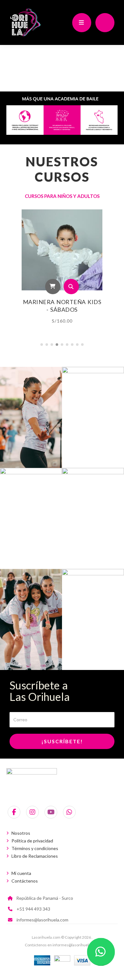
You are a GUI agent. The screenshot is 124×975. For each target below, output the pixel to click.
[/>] (31, 417)
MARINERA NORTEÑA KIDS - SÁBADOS (62, 305)
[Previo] (8, 271)
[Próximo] (115, 271)
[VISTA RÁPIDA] (71, 286)
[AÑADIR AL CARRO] (52, 286)
